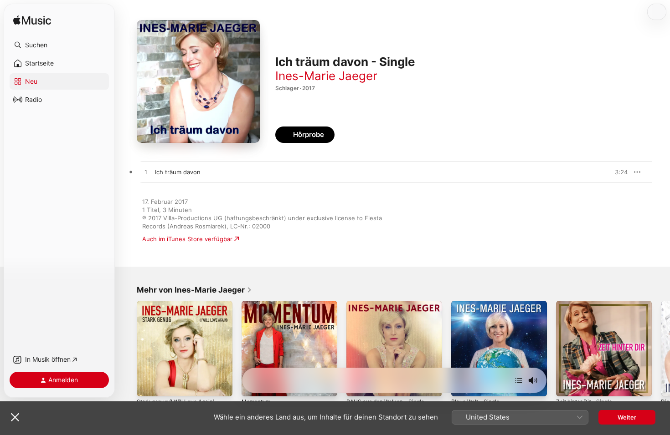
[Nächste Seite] (661, 348)
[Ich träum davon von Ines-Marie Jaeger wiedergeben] (146, 172)
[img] (32, 20)
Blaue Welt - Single (478, 304)
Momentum (258, 304)
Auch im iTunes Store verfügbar (187, 239)
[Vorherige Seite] (127, 348)
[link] (194, 290)
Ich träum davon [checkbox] (178, 172)
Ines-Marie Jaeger (326, 76)
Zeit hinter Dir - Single (587, 304)
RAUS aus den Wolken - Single (389, 304)
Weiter (627, 417)
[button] (59, 45)
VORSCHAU (615, 172)
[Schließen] (15, 417)
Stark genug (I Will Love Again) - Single (182, 308)
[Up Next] (518, 380)
